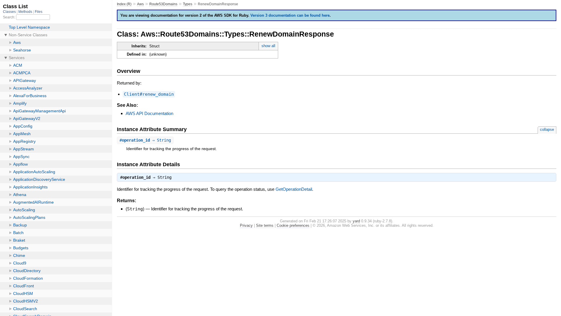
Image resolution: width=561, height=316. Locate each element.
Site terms (264, 225)
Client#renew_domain (149, 94)
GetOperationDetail (294, 189)
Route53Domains (163, 4)
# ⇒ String (145, 140)
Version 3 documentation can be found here (290, 15)
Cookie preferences (293, 225)
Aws (140, 4)
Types (187, 4)
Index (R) (124, 4)
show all (268, 46)
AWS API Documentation (149, 113)
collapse (547, 129)
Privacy (246, 225)
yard (356, 221)
